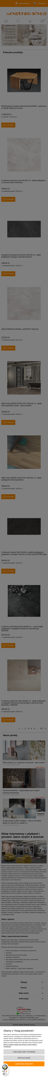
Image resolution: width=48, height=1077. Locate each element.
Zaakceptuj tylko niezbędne (24, 1052)
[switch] (5, 1074)
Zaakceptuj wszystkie (24, 1064)
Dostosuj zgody (24, 1058)
